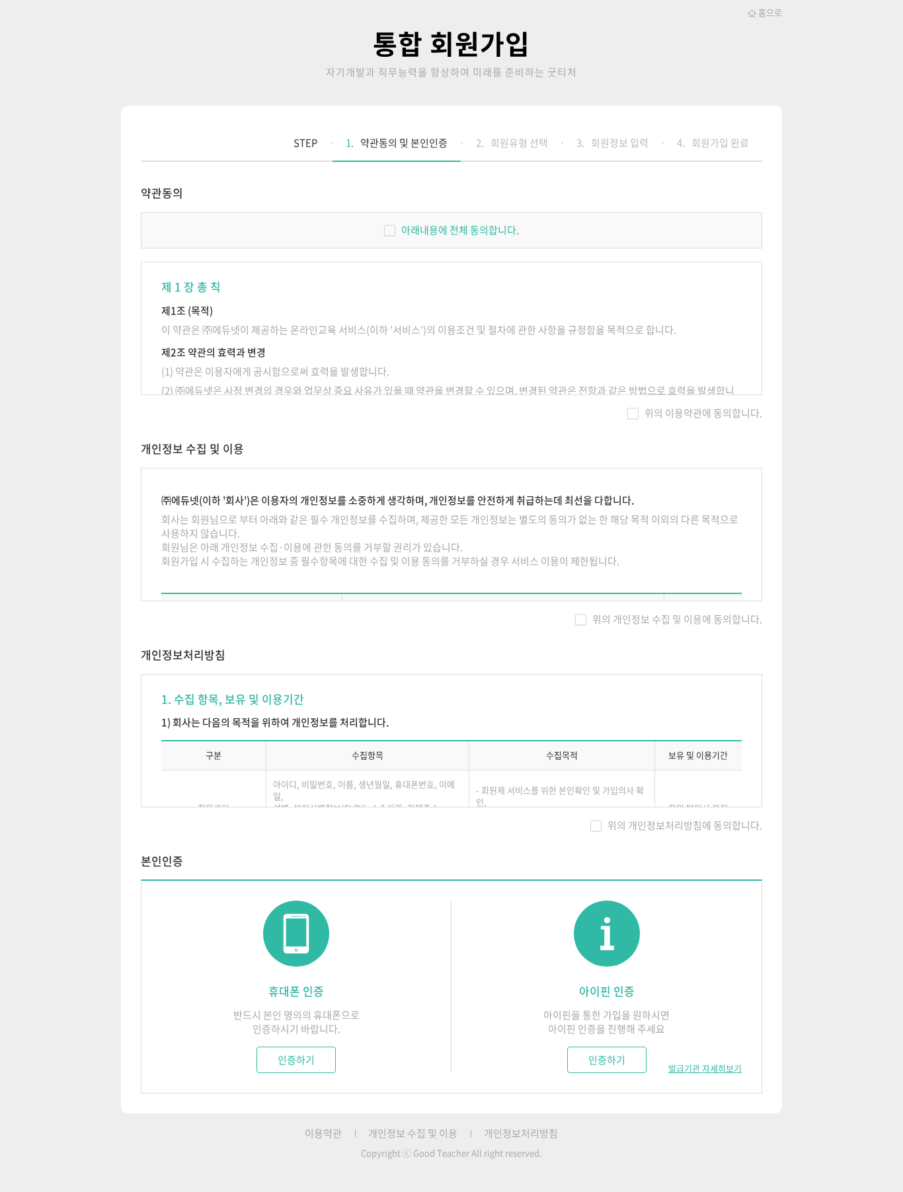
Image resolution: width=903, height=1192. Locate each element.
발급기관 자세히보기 (705, 1068)
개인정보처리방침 (521, 1133)
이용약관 (323, 1133)
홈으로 (770, 13)
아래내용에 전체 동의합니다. (460, 230)
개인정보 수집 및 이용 (412, 1133)
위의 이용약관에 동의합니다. (703, 413)
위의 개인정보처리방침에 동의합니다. (685, 825)
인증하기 (296, 1060)
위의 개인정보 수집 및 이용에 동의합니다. (677, 619)
